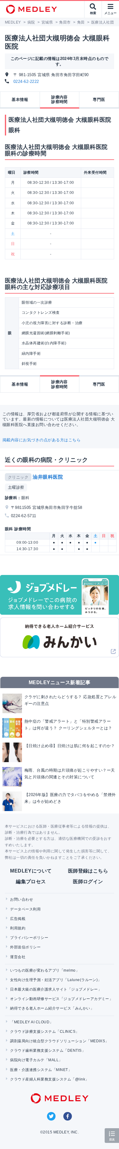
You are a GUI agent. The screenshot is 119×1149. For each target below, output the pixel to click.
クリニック (18, 477)
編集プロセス (31, 881)
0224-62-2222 (26, 81)
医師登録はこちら (88, 870)
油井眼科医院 (48, 477)
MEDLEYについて (31, 870)
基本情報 (20, 99)
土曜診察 (16, 487)
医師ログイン (88, 881)
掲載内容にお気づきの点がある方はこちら (41, 440)
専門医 (99, 99)
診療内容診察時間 (59, 99)
